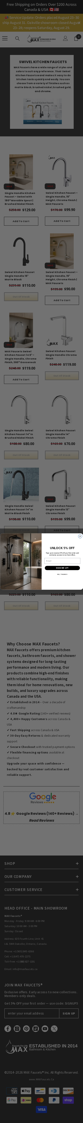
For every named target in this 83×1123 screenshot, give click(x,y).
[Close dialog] (80, 536)
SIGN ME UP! (62, 568)
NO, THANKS (62, 574)
